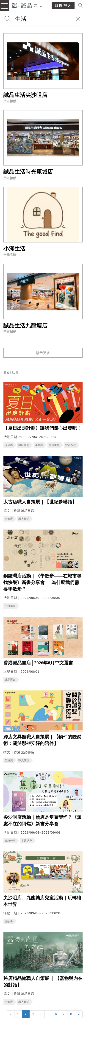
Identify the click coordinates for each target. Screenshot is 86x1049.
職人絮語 (23, 518)
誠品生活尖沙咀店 (25, 95)
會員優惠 (54, 445)
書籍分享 (10, 840)
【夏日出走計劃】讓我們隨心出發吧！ (42, 427)
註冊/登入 (63, 6)
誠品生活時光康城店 (28, 172)
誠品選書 (10, 679)
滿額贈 (39, 445)
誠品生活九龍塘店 (25, 325)
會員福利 (70, 445)
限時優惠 (23, 445)
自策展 (9, 518)
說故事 (9, 921)
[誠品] (27, 5)
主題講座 (10, 606)
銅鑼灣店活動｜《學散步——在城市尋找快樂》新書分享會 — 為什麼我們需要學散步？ (42, 582)
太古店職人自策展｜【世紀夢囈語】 (40, 501)
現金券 (9, 445)
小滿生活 (14, 249)
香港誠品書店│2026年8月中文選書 (38, 662)
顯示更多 (43, 353)
